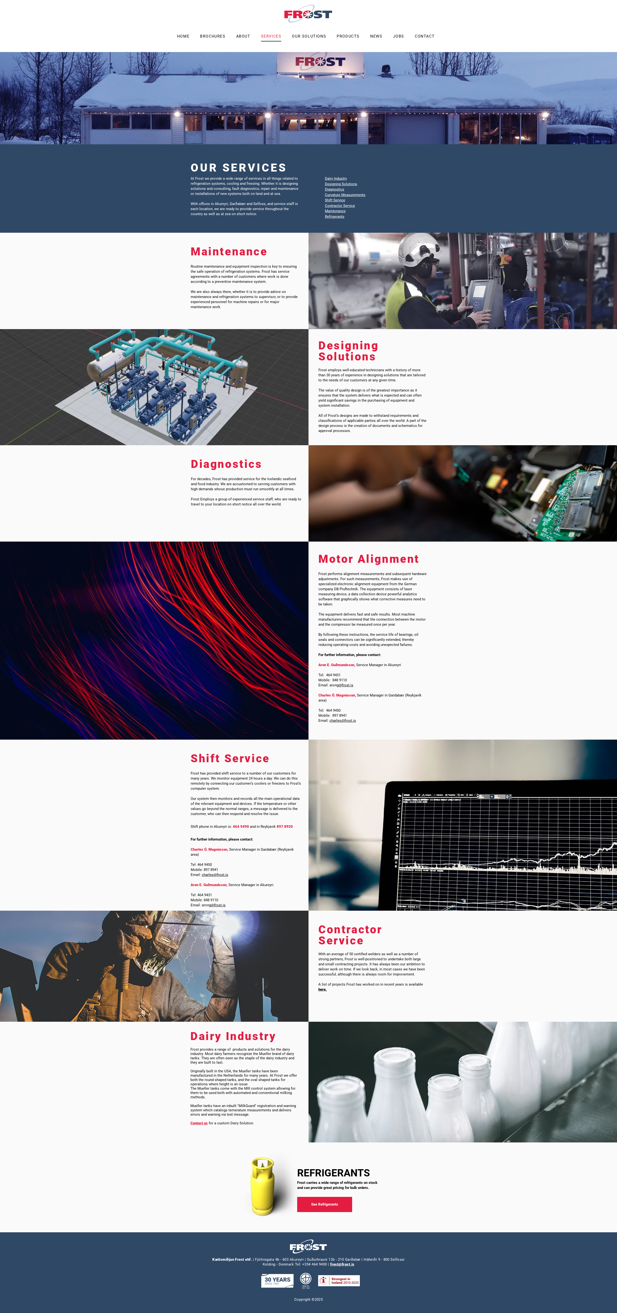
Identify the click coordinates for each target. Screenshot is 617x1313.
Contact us (199, 1123)
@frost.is (346, 685)
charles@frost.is (342, 720)
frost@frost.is (342, 1264)
